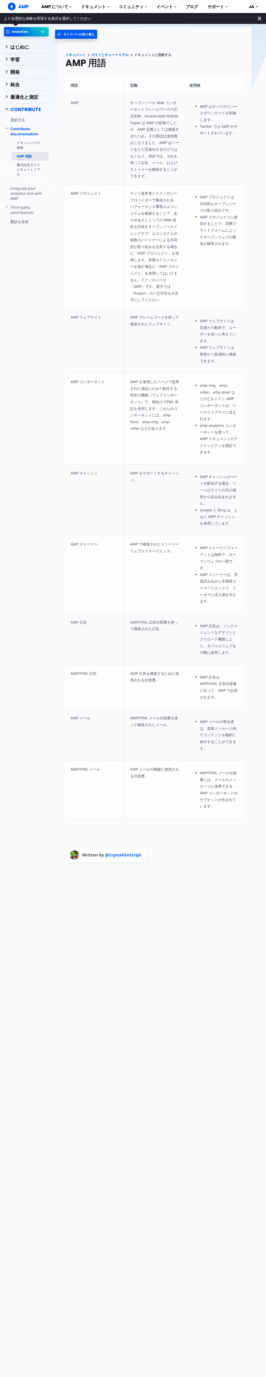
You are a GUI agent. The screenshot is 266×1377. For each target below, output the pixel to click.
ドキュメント (93, 7)
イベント (164, 7)
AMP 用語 (24, 156)
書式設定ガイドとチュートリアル (28, 169)
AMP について (54, 7)
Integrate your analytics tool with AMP (26, 193)
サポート (216, 7)
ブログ (192, 7)
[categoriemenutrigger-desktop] (76, 34)
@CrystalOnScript (123, 855)
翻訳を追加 (19, 221)
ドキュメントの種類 (28, 145)
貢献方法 (17, 119)
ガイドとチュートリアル (110, 54)
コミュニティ (131, 7)
